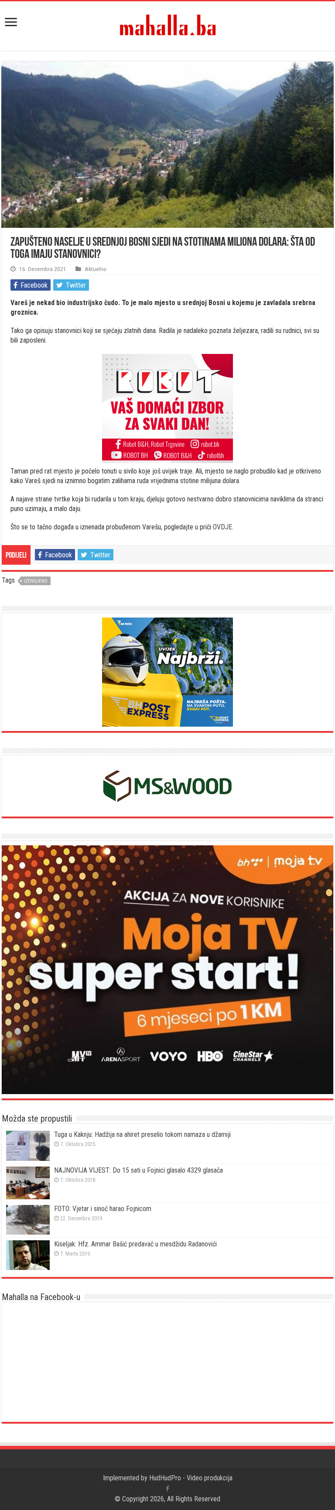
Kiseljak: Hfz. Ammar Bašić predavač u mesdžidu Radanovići (135, 1244)
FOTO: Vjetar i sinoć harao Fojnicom (102, 1209)
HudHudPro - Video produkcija (190, 1478)
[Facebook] (167, 1488)
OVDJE (222, 527)
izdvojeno (36, 581)
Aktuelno (95, 268)
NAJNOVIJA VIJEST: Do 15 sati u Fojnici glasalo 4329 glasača (138, 1170)
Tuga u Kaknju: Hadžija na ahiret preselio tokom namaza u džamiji (142, 1134)
